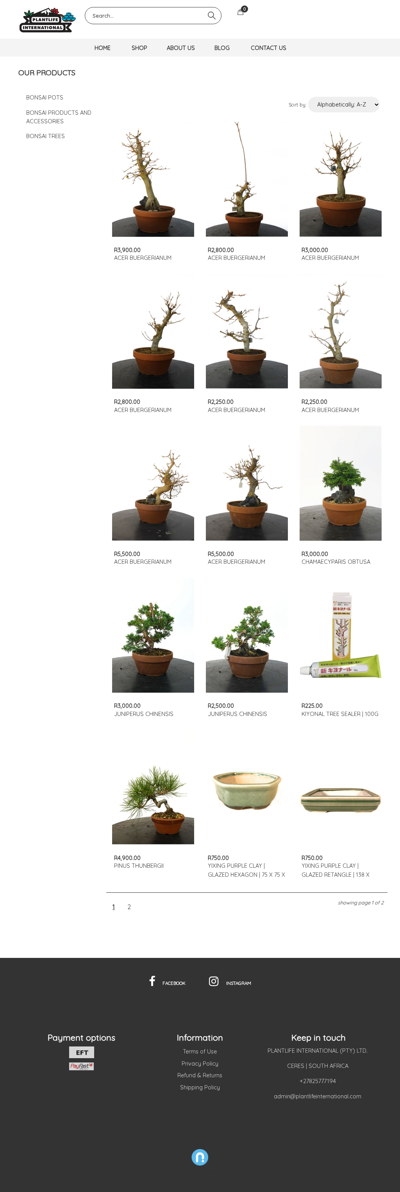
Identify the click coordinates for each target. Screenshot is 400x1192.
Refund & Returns (199, 1075)
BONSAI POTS (44, 97)
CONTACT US (268, 48)
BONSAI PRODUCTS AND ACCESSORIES (58, 117)
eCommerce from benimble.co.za (200, 1172)
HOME (103, 48)
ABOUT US (181, 48)
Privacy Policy (200, 1063)
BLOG (222, 48)
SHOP (139, 48)
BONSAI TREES (45, 136)
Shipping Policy (200, 1087)
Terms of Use (200, 1051)
